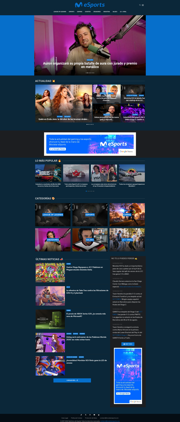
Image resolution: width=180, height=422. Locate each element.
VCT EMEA (117, 299)
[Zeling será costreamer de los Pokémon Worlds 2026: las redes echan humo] (50, 342)
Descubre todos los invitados (130, 287)
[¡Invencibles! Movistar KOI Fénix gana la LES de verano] (50, 366)
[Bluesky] (98, 415)
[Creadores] (52, 239)
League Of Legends (60, 11)
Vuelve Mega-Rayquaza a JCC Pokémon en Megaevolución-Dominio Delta (84, 268)
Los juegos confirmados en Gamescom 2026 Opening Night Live (90, 67)
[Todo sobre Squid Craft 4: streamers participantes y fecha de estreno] (76, 173)
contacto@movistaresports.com (109, 418)
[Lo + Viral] (127, 239)
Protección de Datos (91, 418)
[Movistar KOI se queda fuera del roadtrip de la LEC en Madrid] (135, 94)
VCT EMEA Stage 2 (120, 335)
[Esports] (90, 214)
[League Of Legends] (52, 214)
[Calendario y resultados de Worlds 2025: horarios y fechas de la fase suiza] (48, 173)
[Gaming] (127, 214)
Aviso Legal (65, 418)
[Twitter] (85, 415)
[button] (37, 45)
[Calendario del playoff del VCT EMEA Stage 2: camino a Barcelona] (135, 113)
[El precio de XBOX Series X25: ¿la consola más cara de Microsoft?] (50, 319)
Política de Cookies (76, 418)
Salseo (115, 11)
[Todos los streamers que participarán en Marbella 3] (132, 173)
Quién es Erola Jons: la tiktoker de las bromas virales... (64, 119)
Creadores (97, 11)
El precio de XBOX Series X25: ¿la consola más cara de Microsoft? (86, 315)
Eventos (88, 11)
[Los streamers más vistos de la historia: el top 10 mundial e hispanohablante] (104, 173)
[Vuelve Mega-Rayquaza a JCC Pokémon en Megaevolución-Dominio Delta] (50, 272)
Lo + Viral (123, 11)
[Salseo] (90, 239)
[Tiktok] (81, 415)
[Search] (140, 5)
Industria (106, 11)
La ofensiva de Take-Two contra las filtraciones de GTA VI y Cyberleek (87, 291)
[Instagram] (90, 415)
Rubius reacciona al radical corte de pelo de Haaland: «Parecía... (106, 98)
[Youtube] (94, 415)
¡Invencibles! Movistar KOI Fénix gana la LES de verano (86, 361)
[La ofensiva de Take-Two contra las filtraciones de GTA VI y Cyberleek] (50, 296)
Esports (71, 11)
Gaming (79, 11)
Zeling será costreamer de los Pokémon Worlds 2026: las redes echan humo (86, 338)
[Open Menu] (143, 5)
